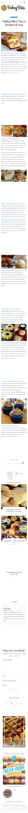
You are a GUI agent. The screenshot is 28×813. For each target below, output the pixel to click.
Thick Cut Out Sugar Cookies (10, 343)
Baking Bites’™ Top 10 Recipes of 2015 (14, 541)
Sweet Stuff (14, 17)
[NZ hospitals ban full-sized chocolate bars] (14, 559)
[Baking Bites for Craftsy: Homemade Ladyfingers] (14, 496)
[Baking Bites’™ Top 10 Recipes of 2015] (14, 528)
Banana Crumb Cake (8, 204)
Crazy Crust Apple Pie (8, 152)
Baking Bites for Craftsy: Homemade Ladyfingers (14, 510)
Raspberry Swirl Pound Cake (10, 94)
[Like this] (21, 463)
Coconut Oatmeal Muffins (9, 381)
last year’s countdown (12, 73)
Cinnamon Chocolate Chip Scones (11, 220)
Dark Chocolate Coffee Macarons (11, 270)
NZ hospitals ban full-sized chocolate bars (14, 573)
